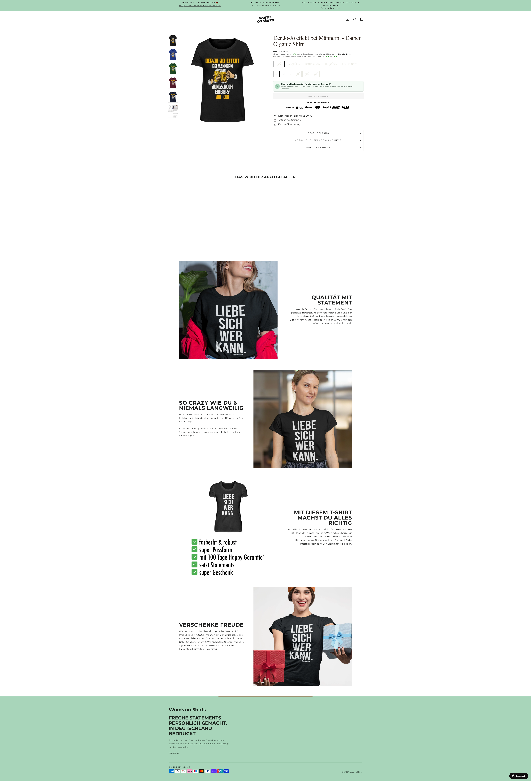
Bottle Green (312, 64)
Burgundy (331, 64)
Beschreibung (318, 133)
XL (297, 74)
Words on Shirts (187, 709)
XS (315, 74)
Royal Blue (293, 64)
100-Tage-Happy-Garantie (310, 540)
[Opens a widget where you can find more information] (518, 776)
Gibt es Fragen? (318, 147)
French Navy (349, 64)
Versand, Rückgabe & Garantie (318, 140)
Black (279, 64)
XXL (307, 74)
